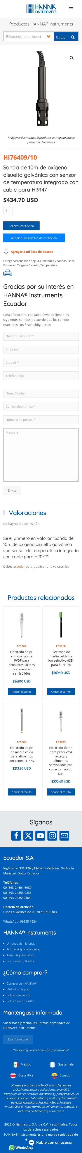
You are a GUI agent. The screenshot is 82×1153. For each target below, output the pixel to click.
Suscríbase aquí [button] (18, 1039)
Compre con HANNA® (22, 983)
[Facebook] (16, 836)
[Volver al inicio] (41, 9)
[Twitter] (28, 836)
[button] (71, 9)
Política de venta (18, 995)
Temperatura (49, 265)
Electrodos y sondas (53, 261)
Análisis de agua (28, 261)
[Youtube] (40, 836)
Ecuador (65, 1075)
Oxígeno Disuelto (28, 265)
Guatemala (65, 1064)
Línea (71, 261)
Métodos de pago (19, 989)
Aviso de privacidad (20, 955)
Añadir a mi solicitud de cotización (34, 238)
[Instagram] (52, 836)
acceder (19, 566)
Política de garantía (20, 1001)
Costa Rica (25, 1075)
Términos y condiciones (23, 949)
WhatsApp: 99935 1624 (20, 921)
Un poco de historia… (21, 943)
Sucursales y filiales (20, 961)
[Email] (64, 836)
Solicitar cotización (21, 226)
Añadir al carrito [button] (21, 691)
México (25, 1064)
